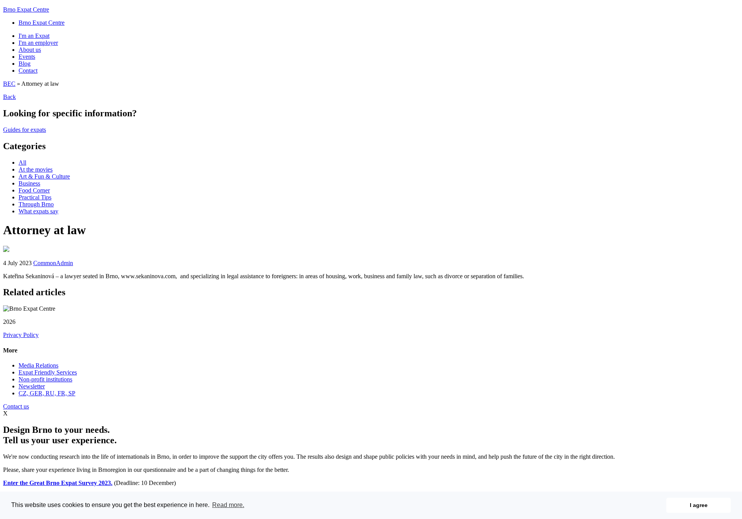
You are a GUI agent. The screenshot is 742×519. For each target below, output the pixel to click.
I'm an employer (38, 42)
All (22, 162)
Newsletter (32, 386)
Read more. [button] (228, 505)
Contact (28, 70)
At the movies (36, 169)
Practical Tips (35, 197)
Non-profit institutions (45, 379)
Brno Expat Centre (26, 9)
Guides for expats (24, 129)
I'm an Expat (34, 35)
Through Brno (36, 204)
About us (30, 49)
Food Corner (34, 190)
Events (27, 56)
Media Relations (38, 365)
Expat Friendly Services (48, 372)
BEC (9, 83)
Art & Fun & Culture (44, 176)
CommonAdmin (53, 263)
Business (29, 183)
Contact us (16, 406)
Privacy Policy (21, 335)
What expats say (38, 211)
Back (9, 97)
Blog (25, 63)
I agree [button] (699, 505)
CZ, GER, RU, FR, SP (47, 393)
